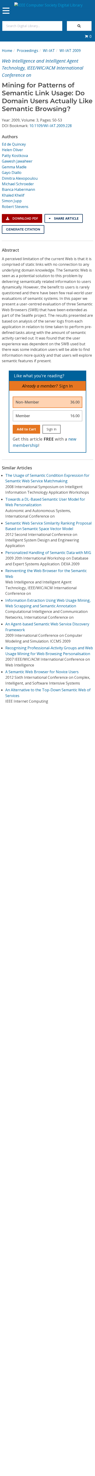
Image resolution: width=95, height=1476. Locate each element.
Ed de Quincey (14, 144)
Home (7, 50)
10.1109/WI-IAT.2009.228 (50, 125)
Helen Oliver (12, 149)
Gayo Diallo (11, 172)
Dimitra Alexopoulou (20, 178)
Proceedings (27, 50)
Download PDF (25, 218)
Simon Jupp (12, 200)
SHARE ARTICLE (66, 218)
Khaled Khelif (13, 195)
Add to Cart (26, 429)
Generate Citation (23, 229)
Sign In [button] (66, 386)
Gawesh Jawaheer (17, 161)
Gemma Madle (14, 167)
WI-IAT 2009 (70, 50)
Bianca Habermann (18, 189)
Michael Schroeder (18, 183)
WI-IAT (49, 50)
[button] (88, 36)
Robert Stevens (15, 206)
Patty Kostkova (15, 155)
